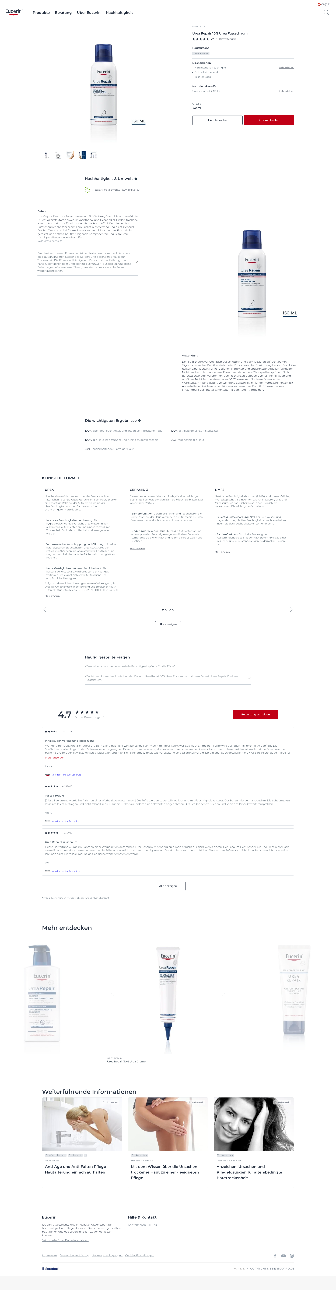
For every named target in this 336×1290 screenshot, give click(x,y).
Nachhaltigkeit (119, 13)
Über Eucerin (89, 13)
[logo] (14, 12)
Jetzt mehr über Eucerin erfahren (65, 1240)
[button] (87, 262)
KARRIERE (239, 1268)
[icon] (275, 1256)
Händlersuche (217, 120)
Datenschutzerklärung (74, 1255)
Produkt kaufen (269, 120)
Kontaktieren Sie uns (142, 1225)
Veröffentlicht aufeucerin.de (66, 774)
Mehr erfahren (286, 91)
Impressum (49, 1255)
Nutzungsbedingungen (107, 1255)
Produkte (41, 13)
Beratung (63, 13)
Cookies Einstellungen (139, 1255)
